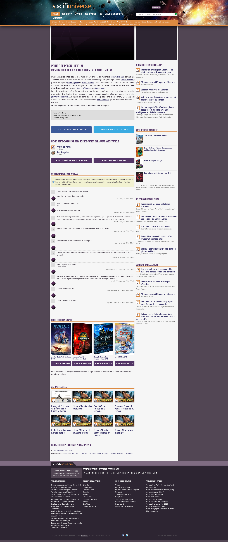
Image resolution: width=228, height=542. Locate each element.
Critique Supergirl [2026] (155, 492)
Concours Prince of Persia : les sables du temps (124, 408)
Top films (129, 22)
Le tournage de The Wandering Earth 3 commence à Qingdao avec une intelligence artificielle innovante (155, 110)
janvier (66, 453)
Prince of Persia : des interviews (82, 407)
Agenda (137, 24)
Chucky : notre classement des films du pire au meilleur (158, 250)
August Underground (122, 487)
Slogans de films (127, 24)
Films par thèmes (140, 22)
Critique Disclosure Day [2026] (157, 504)
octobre (113, 453)
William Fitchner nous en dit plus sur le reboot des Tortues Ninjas (65, 519)
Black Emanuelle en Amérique (125, 501)
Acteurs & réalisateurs (162, 22)
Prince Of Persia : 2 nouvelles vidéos (81, 431)
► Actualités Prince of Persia (72, 160)
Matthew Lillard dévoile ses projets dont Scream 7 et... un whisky (157, 303)
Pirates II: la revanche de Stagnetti (127, 489)
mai (86, 453)
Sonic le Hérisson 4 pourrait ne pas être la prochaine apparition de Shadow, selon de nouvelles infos (66, 513)
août (99, 453)
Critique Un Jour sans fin (155, 494)
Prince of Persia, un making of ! (124, 431)
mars (77, 453)
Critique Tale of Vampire (154, 499)
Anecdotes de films (97, 24)
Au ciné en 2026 (100, 22)
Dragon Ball (87, 497)
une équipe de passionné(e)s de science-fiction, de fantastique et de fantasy (66, 473)
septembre (106, 453)
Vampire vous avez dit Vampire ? (155, 89)
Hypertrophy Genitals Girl (124, 506)
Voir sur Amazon (61, 363)
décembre (129, 453)
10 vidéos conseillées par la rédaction (158, 82)
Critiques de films (58, 22)
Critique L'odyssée (153, 497)
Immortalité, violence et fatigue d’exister (155, 205)
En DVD (122, 22)
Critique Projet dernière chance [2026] (160, 489)
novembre (121, 453)
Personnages (57, 24)
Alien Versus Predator (59, 528)
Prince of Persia (64, 146)
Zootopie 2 (118, 492)
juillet (94, 453)
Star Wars (86, 504)
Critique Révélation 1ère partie (157, 501)
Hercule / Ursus (88, 489)
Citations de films (83, 24)
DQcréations (84, 536)
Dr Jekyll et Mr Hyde (90, 499)
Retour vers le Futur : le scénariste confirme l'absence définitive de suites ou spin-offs (155, 316)
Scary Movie (119, 497)
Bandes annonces (86, 22)
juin (90, 453)
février (72, 453)
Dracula (86, 485)
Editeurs (150, 22)
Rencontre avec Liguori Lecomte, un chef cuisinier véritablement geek (157, 71)
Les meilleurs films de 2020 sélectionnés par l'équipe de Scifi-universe (159, 217)
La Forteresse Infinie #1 (123, 494)
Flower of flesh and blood (124, 499)
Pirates (117, 485)
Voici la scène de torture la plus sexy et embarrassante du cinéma (158, 98)
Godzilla (86, 492)
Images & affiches (69, 24)
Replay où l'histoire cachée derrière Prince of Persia (60, 408)
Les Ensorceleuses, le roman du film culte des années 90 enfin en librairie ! (158, 270)
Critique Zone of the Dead (155, 506)
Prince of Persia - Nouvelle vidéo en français (102, 432)
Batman (86, 494)
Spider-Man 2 (119, 504)
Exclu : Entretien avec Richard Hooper (61, 431)
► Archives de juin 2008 (114, 160)
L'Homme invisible (89, 506)
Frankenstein (87, 487)
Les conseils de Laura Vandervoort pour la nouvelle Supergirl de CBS (66, 524)
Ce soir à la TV (112, 22)
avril (82, 453)
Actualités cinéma (72, 22)
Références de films (112, 24)
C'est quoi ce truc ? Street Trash (155, 226)
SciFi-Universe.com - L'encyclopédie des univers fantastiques (71, 6)
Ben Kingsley (63, 152)
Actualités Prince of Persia (63, 450)
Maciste (86, 501)
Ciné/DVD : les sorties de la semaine (100, 408)
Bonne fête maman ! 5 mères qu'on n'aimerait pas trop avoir (156, 237)
